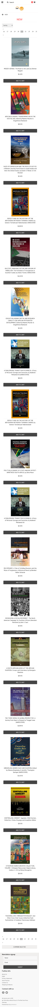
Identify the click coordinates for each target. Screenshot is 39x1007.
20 (18, 31)
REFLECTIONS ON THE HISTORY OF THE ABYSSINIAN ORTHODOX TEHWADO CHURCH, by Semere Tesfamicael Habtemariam (20, 422)
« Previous (3, 29)
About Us (4, 974)
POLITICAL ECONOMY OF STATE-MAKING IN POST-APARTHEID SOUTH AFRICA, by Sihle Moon (20, 471)
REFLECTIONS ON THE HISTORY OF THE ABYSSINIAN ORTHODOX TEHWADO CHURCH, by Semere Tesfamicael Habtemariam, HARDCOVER (20, 221)
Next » (3, 35)
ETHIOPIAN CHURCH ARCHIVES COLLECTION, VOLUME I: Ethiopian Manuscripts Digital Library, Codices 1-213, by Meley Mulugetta (20, 868)
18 (11, 31)
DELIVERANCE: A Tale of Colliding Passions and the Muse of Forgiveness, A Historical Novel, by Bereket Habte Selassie (20, 570)
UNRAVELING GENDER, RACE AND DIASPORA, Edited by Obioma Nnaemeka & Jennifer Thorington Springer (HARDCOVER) (20, 770)
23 (29, 31)
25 (36, 31)
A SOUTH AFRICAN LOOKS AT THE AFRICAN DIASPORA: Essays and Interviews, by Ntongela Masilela (20, 670)
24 (32, 31)
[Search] (7, 2)
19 (14, 31)
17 (7, 31)
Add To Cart (20, 81)
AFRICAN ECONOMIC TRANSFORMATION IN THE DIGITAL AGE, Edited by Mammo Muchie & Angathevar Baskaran (20, 119)
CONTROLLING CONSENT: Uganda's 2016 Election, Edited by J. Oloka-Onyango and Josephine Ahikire (20, 819)
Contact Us (5, 982)
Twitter (7, 992)
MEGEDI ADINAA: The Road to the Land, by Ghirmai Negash (20, 70)
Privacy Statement (7, 978)
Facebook (3, 992)
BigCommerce (12, 1004)
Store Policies (6, 980)
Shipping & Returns (7, 984)
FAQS (3, 976)
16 (4, 31)
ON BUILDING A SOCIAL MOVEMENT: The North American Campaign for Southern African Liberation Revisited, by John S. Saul (20, 620)
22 (25, 31)
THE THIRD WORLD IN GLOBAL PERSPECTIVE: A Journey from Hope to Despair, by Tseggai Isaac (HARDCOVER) (20, 720)
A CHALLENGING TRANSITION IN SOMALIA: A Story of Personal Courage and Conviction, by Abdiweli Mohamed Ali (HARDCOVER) (20, 373)
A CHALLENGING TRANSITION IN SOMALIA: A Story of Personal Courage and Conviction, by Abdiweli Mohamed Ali (20, 520)
